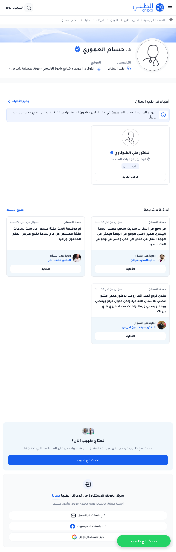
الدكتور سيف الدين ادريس (139, 327)
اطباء (87, 20)
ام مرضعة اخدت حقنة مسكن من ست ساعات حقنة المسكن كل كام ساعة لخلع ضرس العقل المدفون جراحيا (46, 233)
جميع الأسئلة (15, 210)
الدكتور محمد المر (59, 260)
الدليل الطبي (132, 20)
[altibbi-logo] (149, 8)
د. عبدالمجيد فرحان (143, 260)
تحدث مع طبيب (88, 460)
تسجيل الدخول (13, 8)
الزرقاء (100, 20)
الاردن (114, 20)
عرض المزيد (130, 176)
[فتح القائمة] (169, 7)
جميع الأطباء (20, 101)
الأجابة (130, 269)
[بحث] (28, 7)
